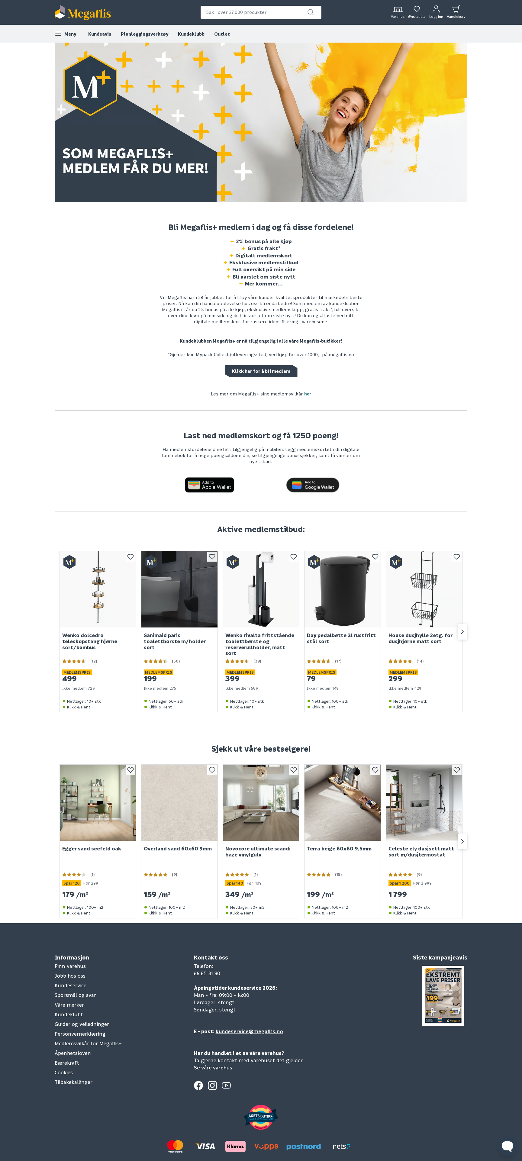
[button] (310, 12)
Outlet (222, 34)
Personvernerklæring (80, 1033)
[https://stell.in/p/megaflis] (209, 484)
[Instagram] (212, 1085)
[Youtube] (226, 1085)
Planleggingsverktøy (144, 34)
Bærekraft (67, 1062)
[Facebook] (198, 1085)
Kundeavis (99, 34)
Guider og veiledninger (82, 1024)
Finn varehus (70, 966)
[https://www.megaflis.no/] (83, 12)
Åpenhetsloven (73, 1053)
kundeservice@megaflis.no (249, 1031)
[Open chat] (507, 1146)
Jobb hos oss (70, 975)
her (307, 394)
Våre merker (69, 1004)
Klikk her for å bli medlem (261, 371)
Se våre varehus (213, 1067)
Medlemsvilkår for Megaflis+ (88, 1043)
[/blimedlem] (261, 122)
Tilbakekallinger (73, 1082)
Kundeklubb (191, 34)
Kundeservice (70, 985)
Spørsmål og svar (75, 995)
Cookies (64, 1072)
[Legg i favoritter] (130, 557)
